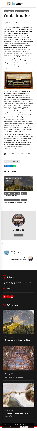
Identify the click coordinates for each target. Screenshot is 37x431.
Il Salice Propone (9, 11)
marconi (6, 161)
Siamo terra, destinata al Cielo (14, 189)
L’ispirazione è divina (10, 195)
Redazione (9, 153)
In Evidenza (18, 178)
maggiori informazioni (13, 426)
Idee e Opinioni (9, 178)
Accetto (24, 426)
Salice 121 (26, 11)
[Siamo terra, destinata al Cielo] (18, 183)
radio (18, 161)
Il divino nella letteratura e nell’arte (15, 202)
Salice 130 (8, 180)
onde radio (12, 161)
